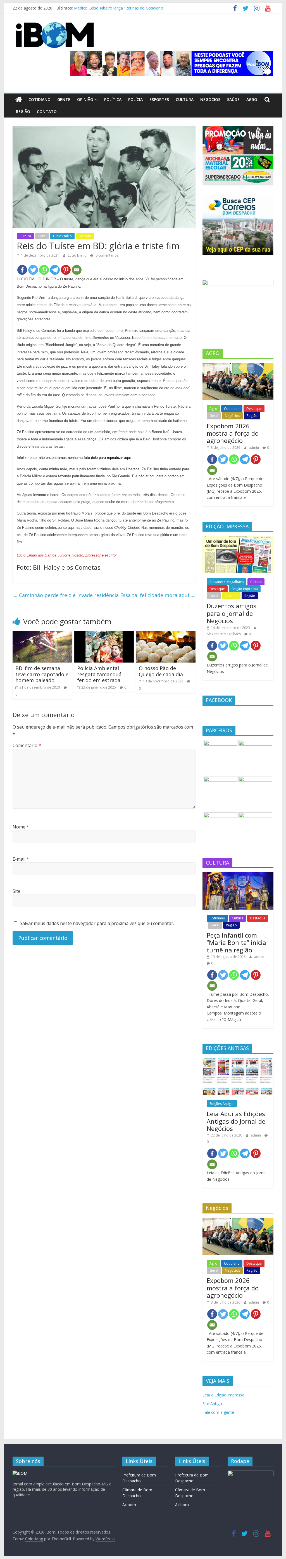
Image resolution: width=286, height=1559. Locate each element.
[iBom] (19, 99)
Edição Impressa (245, 588)
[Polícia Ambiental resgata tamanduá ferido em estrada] (104, 634)
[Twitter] (33, 270)
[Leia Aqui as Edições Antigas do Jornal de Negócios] (237, 1060)
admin (254, 447)
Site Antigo (212, 1403)
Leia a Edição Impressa (223, 1395)
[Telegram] (55, 270)
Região (23, 111)
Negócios (210, 99)
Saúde (233, 99)
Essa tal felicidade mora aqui (158, 595)
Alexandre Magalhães (226, 581)
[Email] (77, 270)
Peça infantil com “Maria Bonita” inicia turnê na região (236, 942)
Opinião (85, 99)
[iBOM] (20, 1473)
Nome (21, 827)
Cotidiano (39, 99)
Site (16, 891)
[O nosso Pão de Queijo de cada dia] (166, 634)
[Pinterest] (66, 270)
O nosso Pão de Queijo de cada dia (161, 671)
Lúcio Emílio (62, 236)
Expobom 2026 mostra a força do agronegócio (233, 433)
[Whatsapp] (44, 270)
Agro (251, 99)
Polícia (135, 99)
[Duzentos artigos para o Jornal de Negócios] (237, 538)
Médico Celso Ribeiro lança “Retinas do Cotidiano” (119, 8)
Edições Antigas (221, 1103)
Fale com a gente (218, 1412)
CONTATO (47, 111)
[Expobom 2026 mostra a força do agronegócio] (237, 365)
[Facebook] (22, 270)
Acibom (129, 1504)
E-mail (21, 859)
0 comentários (106, 255)
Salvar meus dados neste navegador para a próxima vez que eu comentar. (97, 923)
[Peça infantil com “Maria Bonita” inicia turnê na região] (237, 875)
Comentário (27, 745)
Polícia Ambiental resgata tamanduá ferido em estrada (99, 674)
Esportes (159, 99)
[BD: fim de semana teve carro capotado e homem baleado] (42, 634)
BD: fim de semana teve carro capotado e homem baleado (41, 674)
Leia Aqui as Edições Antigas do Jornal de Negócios (236, 1121)
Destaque (254, 408)
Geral (42, 236)
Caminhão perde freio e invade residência (66, 595)
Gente (63, 99)
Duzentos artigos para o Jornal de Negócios (231, 613)
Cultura (185, 99)
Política (112, 99)
